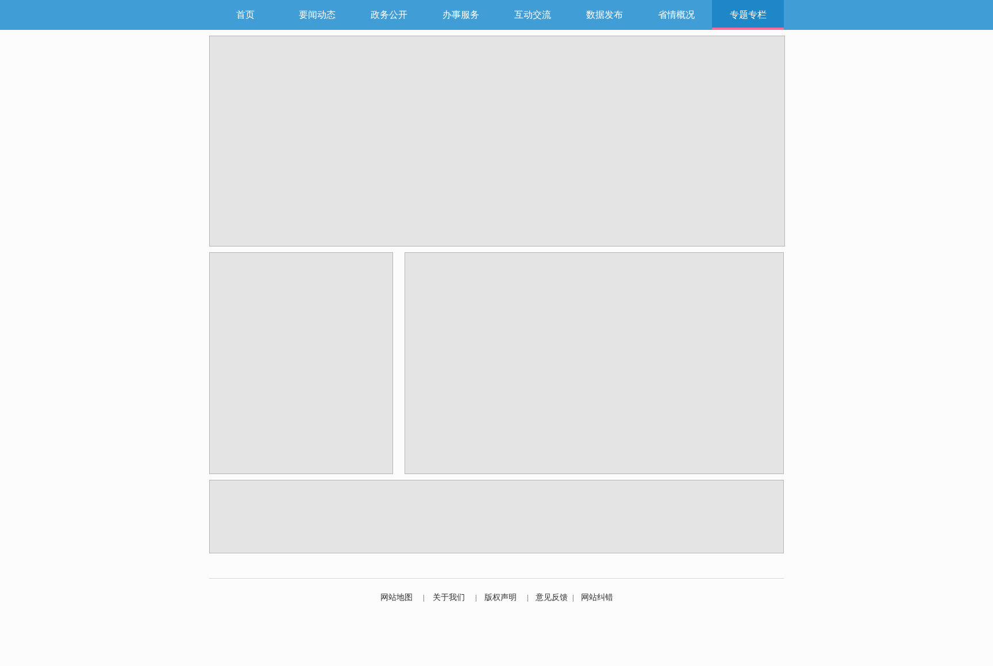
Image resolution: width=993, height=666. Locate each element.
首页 (245, 15)
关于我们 (449, 597)
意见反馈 (552, 597)
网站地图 (396, 597)
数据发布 (604, 15)
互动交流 (532, 15)
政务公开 (389, 15)
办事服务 (460, 15)
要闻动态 (317, 15)
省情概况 (676, 15)
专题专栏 (748, 15)
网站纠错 (597, 597)
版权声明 (500, 597)
